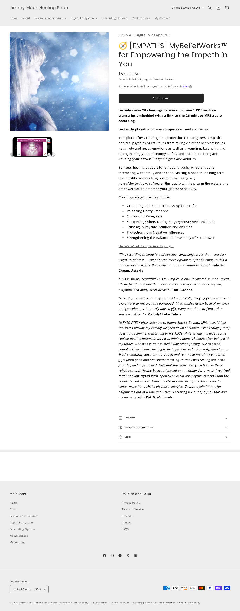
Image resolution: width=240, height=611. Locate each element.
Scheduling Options (22, 529)
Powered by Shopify (59, 602)
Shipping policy (141, 602)
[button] (50, 18)
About (13, 509)
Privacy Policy (131, 502)
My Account (17, 542)
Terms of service (120, 602)
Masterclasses (19, 536)
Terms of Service (133, 509)
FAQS (125, 529)
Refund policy (80, 602)
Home (14, 502)
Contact (127, 522)
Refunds (127, 516)
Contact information (164, 602)
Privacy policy (99, 602)
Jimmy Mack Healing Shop (33, 602)
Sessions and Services (24, 516)
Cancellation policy (189, 602)
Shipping (142, 79)
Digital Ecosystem (21, 522)
